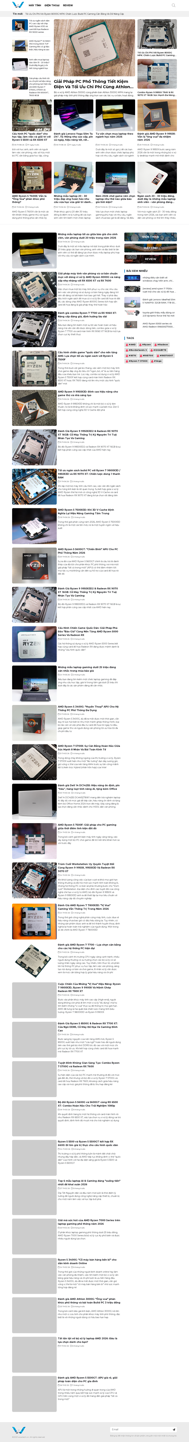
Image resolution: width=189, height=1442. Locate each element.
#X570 (132, 355)
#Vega (158, 361)
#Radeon (162, 344)
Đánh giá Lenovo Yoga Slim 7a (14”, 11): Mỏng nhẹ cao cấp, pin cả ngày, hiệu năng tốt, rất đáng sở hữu (73, 136)
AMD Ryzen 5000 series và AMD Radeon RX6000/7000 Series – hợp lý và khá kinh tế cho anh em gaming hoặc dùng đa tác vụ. (159, 325)
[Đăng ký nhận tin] (174, 1429)
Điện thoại (52, 5)
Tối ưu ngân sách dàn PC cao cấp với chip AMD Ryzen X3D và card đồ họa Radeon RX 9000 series (39, 26)
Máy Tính (35, 5)
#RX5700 (148, 355)
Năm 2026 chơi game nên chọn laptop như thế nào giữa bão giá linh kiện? (115, 199)
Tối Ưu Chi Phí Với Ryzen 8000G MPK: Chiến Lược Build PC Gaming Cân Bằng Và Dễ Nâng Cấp (74, 14)
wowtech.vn (23, 1437)
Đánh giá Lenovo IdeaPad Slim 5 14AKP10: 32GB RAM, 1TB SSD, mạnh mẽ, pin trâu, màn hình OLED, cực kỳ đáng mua (160, 301)
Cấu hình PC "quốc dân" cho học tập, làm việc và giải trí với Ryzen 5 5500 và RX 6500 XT (31, 136)
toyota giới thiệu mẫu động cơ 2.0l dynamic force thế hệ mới (159, 314)
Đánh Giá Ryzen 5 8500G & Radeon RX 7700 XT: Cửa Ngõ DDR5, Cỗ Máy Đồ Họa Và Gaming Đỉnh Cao (88, 1027)
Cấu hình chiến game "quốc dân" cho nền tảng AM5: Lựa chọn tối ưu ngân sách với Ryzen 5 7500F (87, 356)
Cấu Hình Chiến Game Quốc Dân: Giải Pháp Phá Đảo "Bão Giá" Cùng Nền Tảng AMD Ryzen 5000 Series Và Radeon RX (88, 632)
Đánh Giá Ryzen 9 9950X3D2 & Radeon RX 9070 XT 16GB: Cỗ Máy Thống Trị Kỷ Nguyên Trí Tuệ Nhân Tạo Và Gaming (88, 435)
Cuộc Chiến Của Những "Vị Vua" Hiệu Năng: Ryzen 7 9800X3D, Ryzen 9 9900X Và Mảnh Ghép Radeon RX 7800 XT (89, 988)
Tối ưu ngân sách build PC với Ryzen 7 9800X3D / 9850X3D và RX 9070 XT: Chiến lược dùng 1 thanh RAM (89, 474)
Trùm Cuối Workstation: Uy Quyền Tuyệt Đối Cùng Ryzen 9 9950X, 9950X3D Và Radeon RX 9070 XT (86, 868)
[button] (173, 5)
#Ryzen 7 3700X (138, 361)
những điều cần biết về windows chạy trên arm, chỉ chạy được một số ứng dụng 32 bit (159, 279)
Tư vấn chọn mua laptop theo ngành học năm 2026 (114, 135)
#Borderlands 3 (138, 350)
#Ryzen (146, 344)
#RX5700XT (166, 355)
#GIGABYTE (159, 350)
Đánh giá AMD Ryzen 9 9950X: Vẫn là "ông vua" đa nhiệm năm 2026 (156, 136)
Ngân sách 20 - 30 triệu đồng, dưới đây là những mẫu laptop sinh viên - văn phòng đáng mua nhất (156, 199)
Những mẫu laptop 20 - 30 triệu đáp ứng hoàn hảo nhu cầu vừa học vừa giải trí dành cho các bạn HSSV (72, 199)
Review (68, 5)
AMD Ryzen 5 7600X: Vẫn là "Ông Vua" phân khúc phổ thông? (29, 199)
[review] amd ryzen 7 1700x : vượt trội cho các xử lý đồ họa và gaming (160, 290)
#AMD (132, 344)
